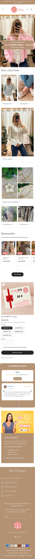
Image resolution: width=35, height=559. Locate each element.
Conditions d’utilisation (13, 553)
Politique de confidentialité (25, 550)
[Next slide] (31, 391)
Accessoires (7, 224)
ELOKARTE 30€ (7, 328)
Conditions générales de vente (10, 555)
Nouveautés (7, 104)
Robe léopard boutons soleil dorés (23, 258)
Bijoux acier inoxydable (17, 47)
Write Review (17, 378)
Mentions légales (21, 555)
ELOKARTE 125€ (7, 335)
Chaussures (24, 104)
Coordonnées (29, 555)
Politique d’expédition (24, 553)
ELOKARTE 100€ (19, 331)
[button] (3, 9)
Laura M (10, 386)
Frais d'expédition (10, 322)
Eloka (17, 372)
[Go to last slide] (3, 391)
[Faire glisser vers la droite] (21, 270)
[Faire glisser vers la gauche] (14, 270)
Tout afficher (17, 274)
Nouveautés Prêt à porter (17, 42)
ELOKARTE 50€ (19, 328)
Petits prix (23, 224)
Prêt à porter (7, 159)
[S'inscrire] (30, 516)
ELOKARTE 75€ (7, 331)
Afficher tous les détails (7, 357)
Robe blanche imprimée (6, 258)
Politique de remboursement (12, 550)
